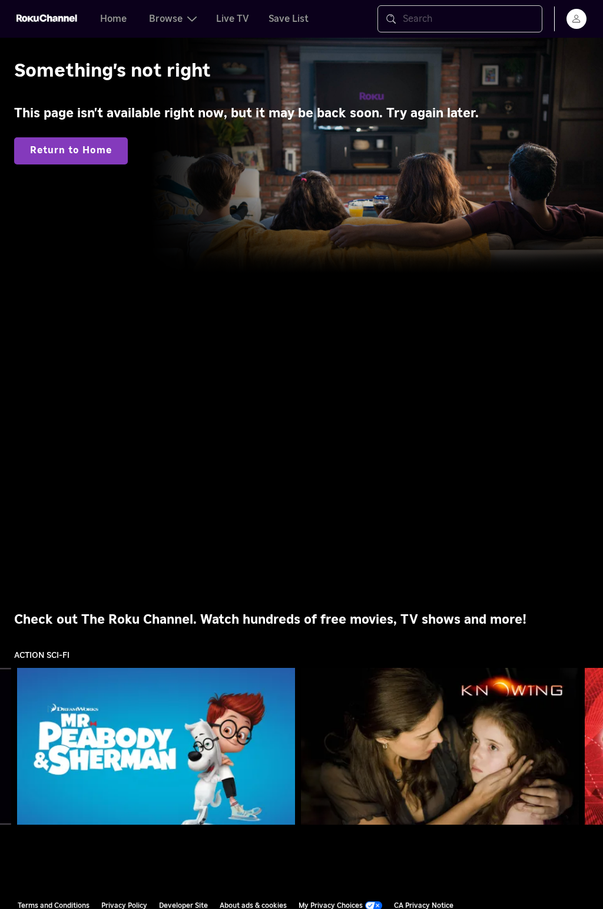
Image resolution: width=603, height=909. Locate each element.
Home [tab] (113, 19)
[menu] (576, 19)
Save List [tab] (289, 19)
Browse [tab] (166, 19)
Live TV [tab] (232, 19)
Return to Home (71, 150)
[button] (158, 746)
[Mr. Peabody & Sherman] (156, 746)
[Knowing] (440, 746)
